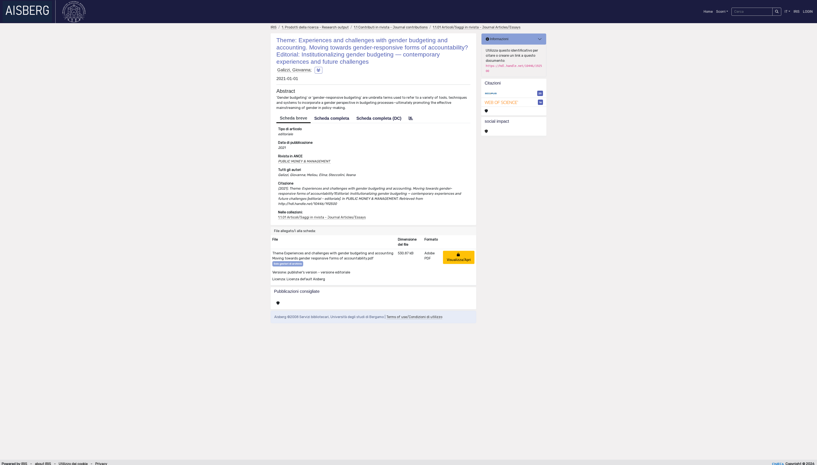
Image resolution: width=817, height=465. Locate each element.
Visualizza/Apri (459, 257)
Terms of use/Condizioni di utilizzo (414, 317)
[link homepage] (29, 11)
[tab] (411, 118)
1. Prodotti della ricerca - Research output (315, 27)
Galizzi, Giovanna (293, 70)
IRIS (797, 12)
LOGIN (808, 12)
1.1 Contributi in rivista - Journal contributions (391, 27)
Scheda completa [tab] (331, 118)
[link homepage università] (74, 11)
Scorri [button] (721, 12)
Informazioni (498, 39)
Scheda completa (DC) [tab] (378, 118)
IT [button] (786, 12)
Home (708, 12)
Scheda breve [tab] (293, 118)
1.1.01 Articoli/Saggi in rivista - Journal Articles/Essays (476, 27)
